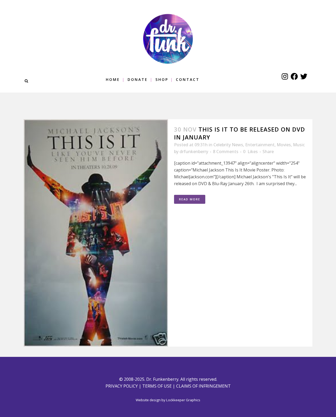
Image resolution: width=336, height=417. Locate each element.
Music (299, 145)
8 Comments (225, 151)
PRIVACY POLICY (122, 386)
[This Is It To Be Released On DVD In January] (96, 233)
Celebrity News (228, 145)
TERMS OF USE (157, 386)
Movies (284, 145)
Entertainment (260, 145)
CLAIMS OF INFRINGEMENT (203, 386)
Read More (189, 199)
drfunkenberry (194, 151)
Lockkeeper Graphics (183, 400)
